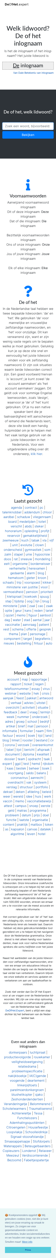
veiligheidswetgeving (27, 1062)
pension (32, 592)
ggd (18, 764)
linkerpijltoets (27, 1085)
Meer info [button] (27, 1242)
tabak (35, 540)
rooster (27, 740)
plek (23, 606)
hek (36, 693)
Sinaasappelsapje (17, 1141)
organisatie (40, 820)
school (32, 721)
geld (11, 810)
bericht (29, 750)
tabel (10, 750)
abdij (28, 526)
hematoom (16, 578)
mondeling (42, 559)
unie (29, 554)
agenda (16, 507)
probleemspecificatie (27, 1071)
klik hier (36, 454)
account (13, 679)
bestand (41, 740)
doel (46, 815)
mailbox (36, 824)
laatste (24, 820)
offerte (31, 629)
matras (22, 810)
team (21, 759)
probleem (12, 815)
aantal (37, 620)
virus (46, 689)
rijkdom (48, 764)
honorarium (13, 531)
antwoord (46, 698)
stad (27, 620)
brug (45, 601)
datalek (45, 829)
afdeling (33, 792)
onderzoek (40, 717)
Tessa (38, 1113)
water (17, 620)
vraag (33, 712)
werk (47, 796)
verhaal (16, 703)
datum (26, 815)
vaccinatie (12, 625)
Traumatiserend (40, 1109)
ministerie (10, 606)
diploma (28, 754)
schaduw (23, 517)
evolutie (26, 545)
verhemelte (17, 568)
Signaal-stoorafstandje (27, 1137)
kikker (47, 582)
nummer (23, 717)
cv (52, 740)
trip (19, 582)
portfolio (42, 787)
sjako (39, 1094)
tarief (49, 610)
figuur (32, 615)
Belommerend (40, 1104)
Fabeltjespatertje (36, 1160)
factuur (8, 735)
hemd (36, 764)
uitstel (40, 703)
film (49, 731)
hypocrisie (42, 554)
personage (37, 634)
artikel (10, 726)
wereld (18, 796)
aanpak (8, 698)
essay (36, 689)
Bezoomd (14, 1160)
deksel (8, 792)
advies (29, 703)
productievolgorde (17, 1057)
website (25, 693)
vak (28, 782)
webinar (10, 693)
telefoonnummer (17, 689)
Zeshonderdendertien (27, 1099)
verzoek (23, 745)
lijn (37, 601)
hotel (41, 834)
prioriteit (47, 592)
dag (7, 620)
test (26, 764)
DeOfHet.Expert (14, 1010)
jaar (47, 620)
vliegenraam (42, 517)
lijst (18, 750)
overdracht (15, 782)
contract (31, 507)
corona (10, 745)
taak (47, 759)
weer (6, 796)
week (10, 717)
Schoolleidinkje (36, 1132)
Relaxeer (45, 1151)
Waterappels (13, 1146)
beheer (34, 768)
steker (39, 526)
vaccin (7, 801)
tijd (40, 735)
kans (28, 610)
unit (15, 545)
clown (39, 545)
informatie (9, 731)
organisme (20, 564)
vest (6, 629)
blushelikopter (22, 1094)
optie (8, 610)
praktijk (22, 824)
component (12, 639)
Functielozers (27, 1118)
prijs (37, 815)
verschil (16, 526)
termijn (45, 712)
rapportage (39, 679)
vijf (51, 540)
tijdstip (19, 601)
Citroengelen (16, 1127)
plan (24, 634)
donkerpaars (18, 1052)
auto (49, 643)
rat (16, 559)
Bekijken (28, 135)
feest (20, 698)
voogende (17, 1080)
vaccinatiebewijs (39, 801)
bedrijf (44, 721)
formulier (26, 731)
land (48, 735)
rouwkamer (42, 1057)
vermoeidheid (13, 592)
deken (20, 792)
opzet (9, 615)
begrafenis (42, 639)
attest (8, 806)
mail (30, 726)
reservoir (13, 536)
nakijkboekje (17, 1076)
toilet (42, 521)
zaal (32, 606)
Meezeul (12, 1155)
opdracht (34, 759)
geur (18, 610)
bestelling (24, 643)
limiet (16, 740)
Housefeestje (38, 1127)
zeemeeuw (10, 540)
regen (39, 684)
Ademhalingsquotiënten (27, 1123)
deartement (35, 1080)
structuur (26, 787)
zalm (7, 554)
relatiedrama (27, 1066)
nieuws (9, 643)
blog (41, 573)
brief (21, 726)
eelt (7, 564)
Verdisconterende (35, 1155)
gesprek (45, 629)
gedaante (17, 573)
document (12, 754)
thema (13, 634)
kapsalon (17, 829)
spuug (44, 596)
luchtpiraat (37, 1052)
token (49, 824)
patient (44, 625)
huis (38, 796)
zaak (49, 606)
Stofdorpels (41, 1141)
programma (38, 810)
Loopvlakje (14, 1132)
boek (31, 735)
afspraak (43, 750)
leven (31, 834)
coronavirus (19, 778)
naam (40, 731)
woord (20, 735)
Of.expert (16, 4)
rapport (16, 684)
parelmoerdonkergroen (27, 1090)
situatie (43, 707)
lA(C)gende (37, 1076)
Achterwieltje (21, 1113)
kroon (42, 578)
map (25, 679)
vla (44, 540)
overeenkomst (42, 745)
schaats (8, 582)
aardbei (8, 517)
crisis (45, 693)
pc (41, 507)
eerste (45, 806)
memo (21, 615)
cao (40, 606)
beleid (46, 792)
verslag (11, 787)
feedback (10, 712)
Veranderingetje (15, 1104)
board (12, 521)
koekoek (30, 596)
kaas (10, 768)
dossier (9, 759)
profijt (45, 531)
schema (17, 629)
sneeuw (26, 559)
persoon (42, 726)
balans (41, 773)
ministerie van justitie (22, 587)
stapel (18, 554)
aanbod (45, 615)
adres (9, 721)
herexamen (37, 568)
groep (20, 721)
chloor (47, 512)
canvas (32, 829)
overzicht (12, 707)
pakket (32, 698)
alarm (31, 573)
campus (20, 806)
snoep (33, 806)
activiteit (28, 707)
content (8, 824)
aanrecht (37, 778)
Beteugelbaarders (38, 1146)
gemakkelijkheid (35, 536)
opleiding (31, 531)
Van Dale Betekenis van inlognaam (33, 72)
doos (7, 559)
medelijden (27, 521)
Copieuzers (11, 1151)
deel (23, 712)
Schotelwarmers (14, 1109)
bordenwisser (40, 564)
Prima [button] (28, 1250)
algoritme (17, 834)
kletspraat (14, 596)
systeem (40, 782)
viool (44, 587)
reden (38, 610)
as (6, 829)
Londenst (29, 1151)
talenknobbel (11, 512)
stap (8, 601)
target (27, 639)
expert (7, 764)
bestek (21, 768)
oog (30, 601)
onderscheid (13, 550)
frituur (38, 643)
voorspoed (32, 582)
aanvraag (29, 625)
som (47, 550)
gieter (30, 578)
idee (29, 796)
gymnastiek (33, 550)
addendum (32, 512)
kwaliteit (43, 754)
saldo (30, 773)
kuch (25, 540)
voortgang (15, 773)
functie (11, 820)
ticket (28, 684)
